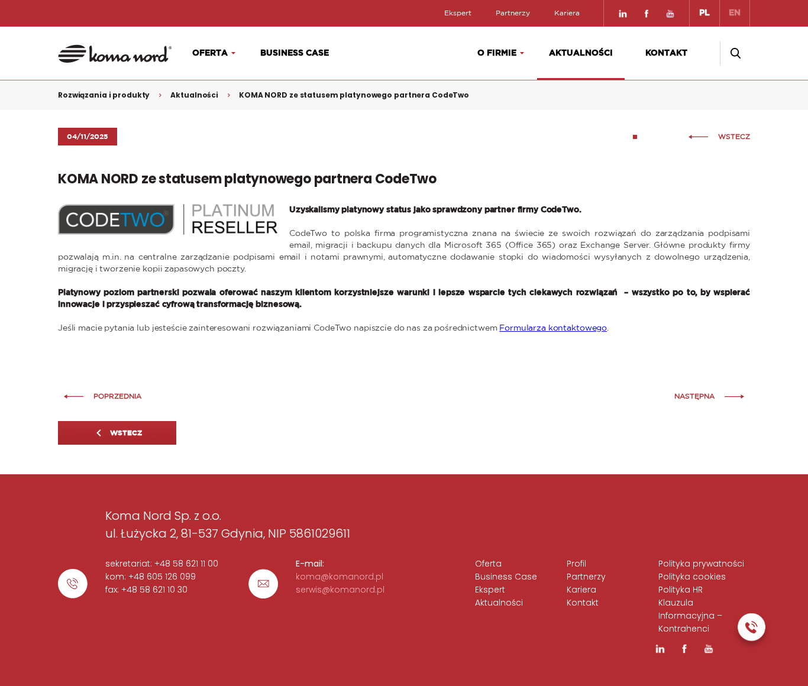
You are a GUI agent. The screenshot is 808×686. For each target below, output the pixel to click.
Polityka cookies (692, 577)
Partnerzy (513, 13)
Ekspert (457, 13)
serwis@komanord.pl (340, 590)
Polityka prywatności (701, 563)
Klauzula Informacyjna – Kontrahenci (690, 616)
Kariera (567, 13)
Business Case (294, 53)
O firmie (496, 53)
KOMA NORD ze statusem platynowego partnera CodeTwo (354, 95)
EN (735, 13)
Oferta (210, 53)
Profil (576, 563)
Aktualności (581, 53)
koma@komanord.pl (339, 577)
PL (704, 13)
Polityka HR (680, 590)
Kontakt (666, 53)
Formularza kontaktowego (553, 328)
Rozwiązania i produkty (104, 95)
